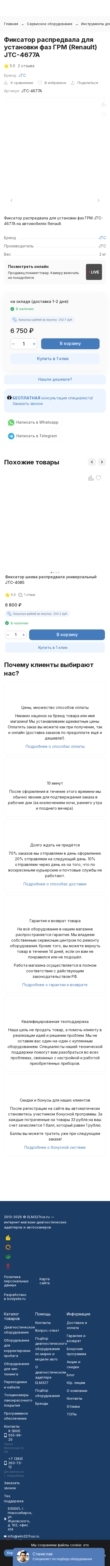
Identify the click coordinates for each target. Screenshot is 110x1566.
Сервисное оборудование (49, 24)
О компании (77, 1390)
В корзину (70, 343)
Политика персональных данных (16, 1281)
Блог (71, 1375)
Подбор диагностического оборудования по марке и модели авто (51, 1348)
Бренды (41, 1403)
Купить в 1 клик (53, 358)
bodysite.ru (16, 1298)
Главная (11, 24)
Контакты (43, 1322)
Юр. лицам (76, 1382)
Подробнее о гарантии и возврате (55, 984)
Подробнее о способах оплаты (55, 746)
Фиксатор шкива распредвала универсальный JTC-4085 (51, 580)
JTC (22, 75)
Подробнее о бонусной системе (55, 1147)
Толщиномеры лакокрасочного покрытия (18, 1400)
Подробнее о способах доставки (55, 884)
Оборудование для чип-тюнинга (16, 1369)
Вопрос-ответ (47, 1330)
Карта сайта (45, 1281)
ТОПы (72, 1414)
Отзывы (73, 1406)
